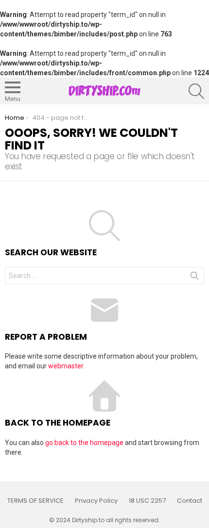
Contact (189, 501)
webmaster (65, 366)
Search (194, 277)
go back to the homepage (84, 442)
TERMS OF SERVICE (35, 501)
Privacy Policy (96, 501)
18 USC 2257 (147, 501)
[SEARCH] (196, 91)
